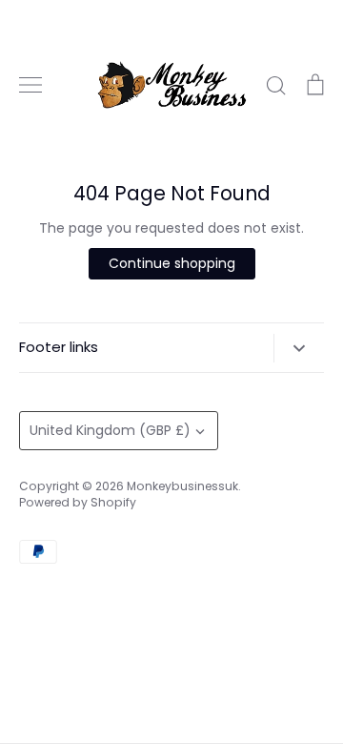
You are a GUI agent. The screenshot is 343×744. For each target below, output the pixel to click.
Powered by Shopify (77, 502)
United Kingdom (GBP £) (110, 430)
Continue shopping (172, 263)
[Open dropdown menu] (298, 348)
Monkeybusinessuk (182, 486)
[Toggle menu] (30, 85)
